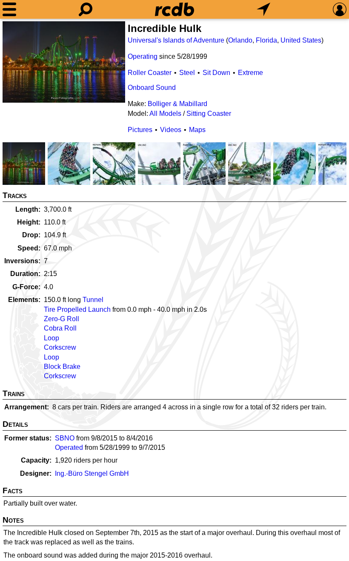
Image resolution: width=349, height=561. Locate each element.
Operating (142, 56)
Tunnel (93, 299)
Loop (51, 338)
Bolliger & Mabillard (177, 103)
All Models (165, 113)
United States (300, 40)
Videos (170, 129)
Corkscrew (60, 347)
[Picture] (64, 62)
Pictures (140, 129)
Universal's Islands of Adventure (176, 40)
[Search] (85, 9)
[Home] (174, 9)
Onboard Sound (152, 87)
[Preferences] (339, 9)
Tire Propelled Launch (77, 309)
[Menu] (9, 9)
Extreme (250, 72)
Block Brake (62, 366)
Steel (187, 72)
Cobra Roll (60, 328)
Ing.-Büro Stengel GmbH (92, 473)
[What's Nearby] (263, 9)
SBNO (64, 438)
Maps (197, 129)
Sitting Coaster (208, 113)
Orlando (240, 40)
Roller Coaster (150, 72)
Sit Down (216, 72)
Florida (266, 40)
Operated (69, 447)
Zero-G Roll (61, 318)
